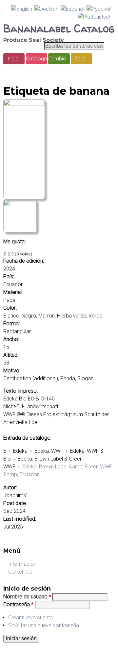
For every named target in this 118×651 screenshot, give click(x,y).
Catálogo (36, 59)
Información (22, 564)
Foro (80, 59)
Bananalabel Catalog (58, 28)
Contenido (20, 572)
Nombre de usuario (27, 597)
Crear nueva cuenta (30, 617)
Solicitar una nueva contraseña (43, 625)
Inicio (12, 59)
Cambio (57, 59)
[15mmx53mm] (24, 104)
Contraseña (18, 604)
